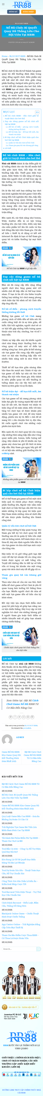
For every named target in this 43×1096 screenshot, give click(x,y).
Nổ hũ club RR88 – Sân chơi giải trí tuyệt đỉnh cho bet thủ (22, 117)
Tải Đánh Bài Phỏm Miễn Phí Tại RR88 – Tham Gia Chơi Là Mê (21, 839)
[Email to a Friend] (24, 717)
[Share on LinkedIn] (32, 717)
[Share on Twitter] (19, 717)
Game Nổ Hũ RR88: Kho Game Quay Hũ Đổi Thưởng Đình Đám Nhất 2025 (20, 807)
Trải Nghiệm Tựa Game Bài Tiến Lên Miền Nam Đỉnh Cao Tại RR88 (19, 829)
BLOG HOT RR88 (21, 23)
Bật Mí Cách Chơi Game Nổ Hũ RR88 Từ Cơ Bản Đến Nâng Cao (20, 785)
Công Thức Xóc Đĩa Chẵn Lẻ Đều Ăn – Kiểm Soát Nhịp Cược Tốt (20, 883)
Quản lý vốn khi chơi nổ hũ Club (21, 143)
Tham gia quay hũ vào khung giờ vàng (23, 145)
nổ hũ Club (27, 316)
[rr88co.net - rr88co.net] (21, 4)
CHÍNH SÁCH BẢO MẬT (28, 1058)
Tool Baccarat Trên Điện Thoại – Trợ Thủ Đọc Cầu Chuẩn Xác (21, 893)
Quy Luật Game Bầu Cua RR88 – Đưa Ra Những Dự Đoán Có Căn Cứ (20, 818)
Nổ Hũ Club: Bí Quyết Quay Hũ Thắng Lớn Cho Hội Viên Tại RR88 (20, 796)
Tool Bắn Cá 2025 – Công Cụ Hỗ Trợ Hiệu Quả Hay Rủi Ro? (21, 850)
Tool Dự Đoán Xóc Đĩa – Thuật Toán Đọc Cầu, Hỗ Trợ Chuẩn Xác (21, 872)
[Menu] (3, 4)
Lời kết (8, 148)
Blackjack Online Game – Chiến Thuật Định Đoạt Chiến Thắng (20, 915)
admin (32, 42)
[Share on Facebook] (15, 717)
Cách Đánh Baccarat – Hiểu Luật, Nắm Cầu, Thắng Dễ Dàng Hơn (20, 904)
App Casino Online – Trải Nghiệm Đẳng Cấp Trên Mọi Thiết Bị (21, 926)
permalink (27, 728)
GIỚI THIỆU (8, 1058)
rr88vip (6, 453)
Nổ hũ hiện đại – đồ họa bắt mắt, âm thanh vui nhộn (24, 133)
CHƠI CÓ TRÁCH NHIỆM (14, 1061)
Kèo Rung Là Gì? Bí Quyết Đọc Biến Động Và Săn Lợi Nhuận (19, 861)
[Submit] (38, 949)
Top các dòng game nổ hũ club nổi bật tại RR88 (22, 122)
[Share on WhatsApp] (11, 717)
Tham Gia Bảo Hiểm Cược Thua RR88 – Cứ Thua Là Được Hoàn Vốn (20, 937)
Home (5, 56)
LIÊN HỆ (15, 1067)
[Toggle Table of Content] (36, 112)
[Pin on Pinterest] (28, 717)
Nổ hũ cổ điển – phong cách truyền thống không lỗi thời (24, 128)
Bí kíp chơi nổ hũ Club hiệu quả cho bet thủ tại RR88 (22, 138)
